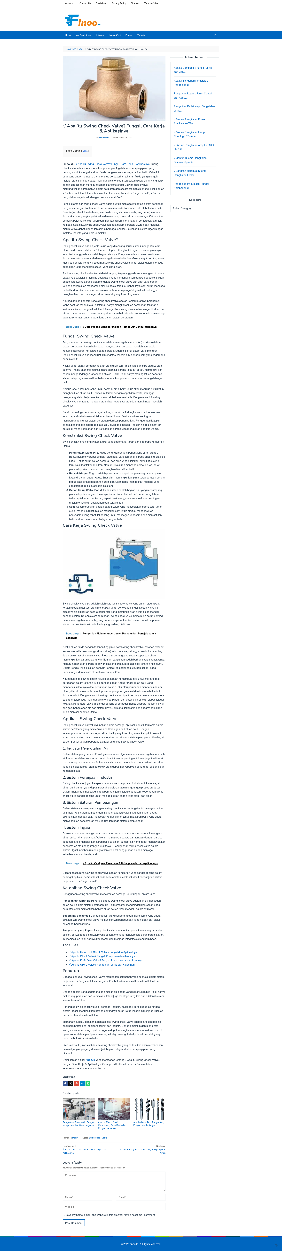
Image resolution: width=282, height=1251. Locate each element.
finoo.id (90, 1060)
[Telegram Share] (82, 1083)
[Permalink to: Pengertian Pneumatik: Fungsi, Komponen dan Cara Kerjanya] (79, 1109)
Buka (85, 150)
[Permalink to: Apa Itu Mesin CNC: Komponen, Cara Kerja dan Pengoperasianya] (114, 1109)
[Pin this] (76, 1083)
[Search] (215, 35)
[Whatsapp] (88, 1083)
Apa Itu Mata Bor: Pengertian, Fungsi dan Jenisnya (148, 1124)
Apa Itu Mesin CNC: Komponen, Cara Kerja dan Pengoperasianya (112, 1125)
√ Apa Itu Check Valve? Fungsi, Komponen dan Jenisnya (102, 956)
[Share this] (65, 1083)
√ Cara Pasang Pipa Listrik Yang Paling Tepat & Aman (142, 1149)
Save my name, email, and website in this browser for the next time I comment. (110, 1215)
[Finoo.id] (83, 20)
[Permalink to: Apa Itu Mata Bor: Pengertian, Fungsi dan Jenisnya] (149, 1109)
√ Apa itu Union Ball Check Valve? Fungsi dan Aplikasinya (103, 952)
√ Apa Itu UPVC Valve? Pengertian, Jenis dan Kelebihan (102, 964)
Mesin (75, 1137)
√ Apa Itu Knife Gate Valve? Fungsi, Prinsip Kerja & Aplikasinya (105, 960)
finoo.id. (135, 1244)
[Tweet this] (70, 1083)
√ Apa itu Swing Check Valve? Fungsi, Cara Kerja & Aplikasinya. (113, 164)
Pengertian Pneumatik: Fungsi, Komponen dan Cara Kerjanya (78, 1124)
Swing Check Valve (98, 1137)
